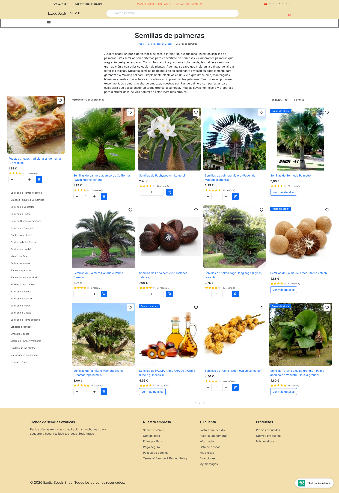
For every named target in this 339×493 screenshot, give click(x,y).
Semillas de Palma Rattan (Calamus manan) (233, 370)
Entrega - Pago (19, 362)
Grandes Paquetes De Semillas (27, 199)
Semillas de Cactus (21, 312)
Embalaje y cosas (20, 333)
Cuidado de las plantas (23, 347)
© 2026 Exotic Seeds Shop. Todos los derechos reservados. (77, 482)
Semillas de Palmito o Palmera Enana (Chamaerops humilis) (98, 373)
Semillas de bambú (21, 249)
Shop (75, 13)
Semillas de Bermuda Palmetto (290, 175)
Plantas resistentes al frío (24, 277)
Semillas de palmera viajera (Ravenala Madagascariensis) (230, 177)
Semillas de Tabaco (21, 291)
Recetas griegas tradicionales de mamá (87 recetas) (34, 161)
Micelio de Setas (20, 256)
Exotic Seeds (57, 13)
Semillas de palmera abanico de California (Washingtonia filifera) (101, 177)
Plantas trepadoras (21, 270)
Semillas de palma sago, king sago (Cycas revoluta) (233, 275)
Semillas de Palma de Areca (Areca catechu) (299, 273)
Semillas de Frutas (21, 213)
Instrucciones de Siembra (24, 355)
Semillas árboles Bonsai (160, 43)
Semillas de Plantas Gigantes (26, 192)
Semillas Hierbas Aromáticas (26, 221)
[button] (287, 13)
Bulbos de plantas (20, 263)
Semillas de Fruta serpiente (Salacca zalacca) (163, 275)
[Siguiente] (330, 402)
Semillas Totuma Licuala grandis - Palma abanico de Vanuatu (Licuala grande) (297, 373)
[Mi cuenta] (275, 13)
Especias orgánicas (21, 326)
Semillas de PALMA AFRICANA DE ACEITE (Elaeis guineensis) (167, 373)
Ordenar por (280, 99)
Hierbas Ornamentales (23, 284)
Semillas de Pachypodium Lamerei (162, 175)
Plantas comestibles (21, 235)
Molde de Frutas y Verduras (26, 340)
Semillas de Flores (21, 305)
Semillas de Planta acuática (25, 319)
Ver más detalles (284, 192)
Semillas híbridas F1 (21, 298)
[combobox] (172, 13)
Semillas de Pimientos (22, 228)
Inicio (141, 43)
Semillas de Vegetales (22, 206)
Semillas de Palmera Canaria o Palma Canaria (98, 275)
